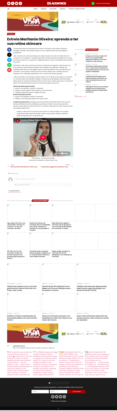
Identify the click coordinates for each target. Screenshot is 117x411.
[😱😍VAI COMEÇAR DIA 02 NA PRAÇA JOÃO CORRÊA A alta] (71, 363)
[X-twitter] (12, 3)
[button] (9, 50)
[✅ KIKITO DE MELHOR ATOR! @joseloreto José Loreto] (97, 363)
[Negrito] (16, 185)
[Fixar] (23, 185)
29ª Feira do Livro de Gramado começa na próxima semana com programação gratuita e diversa (15, 254)
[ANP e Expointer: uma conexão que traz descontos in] (19, 363)
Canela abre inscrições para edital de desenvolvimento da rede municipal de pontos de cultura (96, 79)
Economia (53, 9)
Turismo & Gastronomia (77, 9)
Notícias (43, 9)
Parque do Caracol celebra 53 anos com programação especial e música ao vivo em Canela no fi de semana (96, 58)
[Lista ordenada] (25, 185)
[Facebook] (9, 3)
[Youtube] (16, 3)
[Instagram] (20, 3)
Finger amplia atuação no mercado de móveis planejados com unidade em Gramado (62, 254)
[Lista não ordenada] (28, 185)
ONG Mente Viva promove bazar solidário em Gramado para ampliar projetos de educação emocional (97, 89)
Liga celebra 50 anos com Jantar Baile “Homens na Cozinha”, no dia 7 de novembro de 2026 (16, 225)
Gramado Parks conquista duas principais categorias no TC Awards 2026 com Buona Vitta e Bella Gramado (40, 254)
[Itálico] (18, 185)
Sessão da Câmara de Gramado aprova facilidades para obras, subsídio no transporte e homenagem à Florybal (40, 226)
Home (35, 9)
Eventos (62, 9)
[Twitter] (56, 396)
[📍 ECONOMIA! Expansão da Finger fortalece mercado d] (45, 363)
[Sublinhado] (20, 185)
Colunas (11, 34)
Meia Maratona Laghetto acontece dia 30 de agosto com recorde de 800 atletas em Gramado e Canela (62, 225)
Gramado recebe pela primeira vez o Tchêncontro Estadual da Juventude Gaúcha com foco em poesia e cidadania (97, 68)
